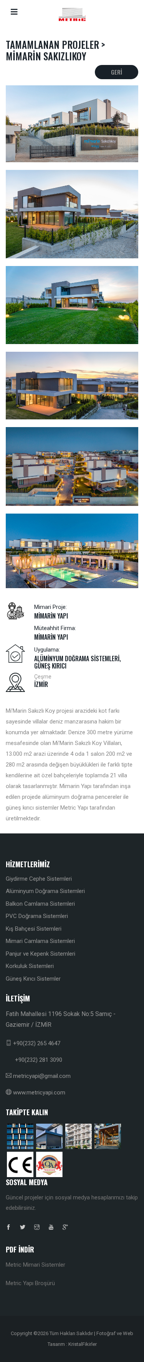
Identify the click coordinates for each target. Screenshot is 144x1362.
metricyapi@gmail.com (41, 1076)
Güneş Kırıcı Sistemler (33, 978)
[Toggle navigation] (14, 12)
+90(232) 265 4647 (36, 1043)
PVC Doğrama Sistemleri (37, 916)
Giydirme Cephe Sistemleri (39, 878)
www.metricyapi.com (38, 1092)
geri (116, 72)
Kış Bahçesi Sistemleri (33, 928)
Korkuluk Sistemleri (30, 966)
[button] (137, 11)
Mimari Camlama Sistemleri (40, 941)
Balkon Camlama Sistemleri (40, 903)
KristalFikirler (82, 1344)
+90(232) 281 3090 (34, 1059)
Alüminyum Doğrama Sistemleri (45, 891)
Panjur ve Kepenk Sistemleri (40, 953)
